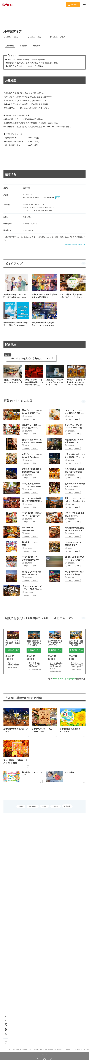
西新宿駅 (33, 806)
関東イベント (38, 1049)
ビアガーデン (70, 678)
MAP (57, 197)
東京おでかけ (49, 1049)
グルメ (56, 806)
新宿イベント (81, 1049)
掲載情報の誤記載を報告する (75, 244)
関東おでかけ (27, 1049)
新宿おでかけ (70, 1049)
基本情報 (10, 174)
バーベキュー (57, 678)
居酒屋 (67, 806)
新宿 (21, 806)
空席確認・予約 (12, 650)
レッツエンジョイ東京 (14, 1049)
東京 (45, 806)
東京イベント (59, 1049)
